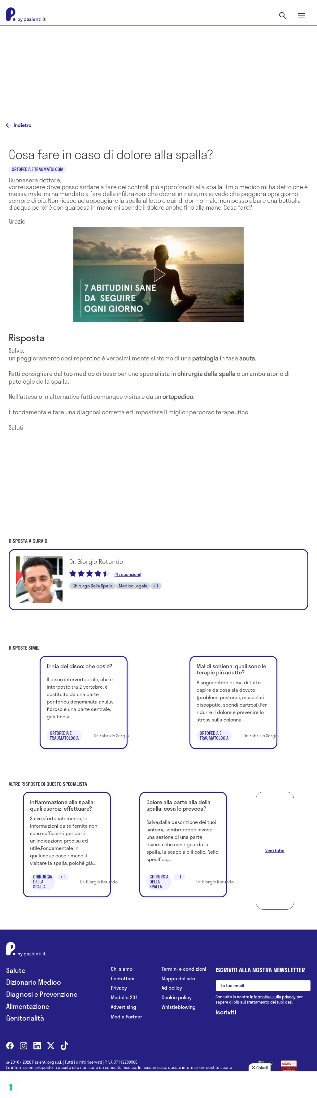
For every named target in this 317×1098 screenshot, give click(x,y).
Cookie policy (177, 997)
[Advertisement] (158, 68)
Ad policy (172, 988)
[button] (158, 274)
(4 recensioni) (127, 574)
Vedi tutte (274, 850)
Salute (15, 970)
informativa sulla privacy (273, 997)
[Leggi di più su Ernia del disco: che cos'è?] (83, 702)
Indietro (22, 125)
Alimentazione (27, 1006)
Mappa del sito (178, 978)
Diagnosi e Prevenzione (41, 994)
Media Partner (126, 1016)
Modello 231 (124, 997)
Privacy (119, 988)
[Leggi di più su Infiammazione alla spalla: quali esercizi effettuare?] (67, 844)
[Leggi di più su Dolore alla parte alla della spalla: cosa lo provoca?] (183, 844)
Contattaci (122, 978)
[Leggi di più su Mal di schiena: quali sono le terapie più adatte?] (233, 702)
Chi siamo (121, 969)
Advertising (123, 1007)
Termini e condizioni (184, 969)
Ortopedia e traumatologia (37, 169)
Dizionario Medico (33, 982)
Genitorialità (25, 1017)
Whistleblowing (179, 1007)
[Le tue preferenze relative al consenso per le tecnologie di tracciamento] (11, 1087)
